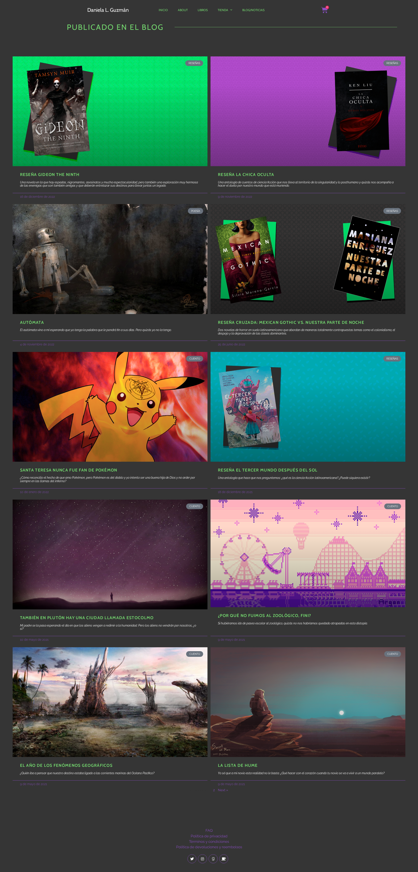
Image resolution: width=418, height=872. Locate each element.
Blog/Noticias (253, 10)
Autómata (32, 322)
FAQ (209, 830)
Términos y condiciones (209, 841)
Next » (223, 790)
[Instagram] (202, 859)
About (183, 10)
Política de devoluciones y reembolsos (209, 847)
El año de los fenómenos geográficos (66, 765)
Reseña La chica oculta (246, 174)
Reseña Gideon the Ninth (50, 174)
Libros (203, 10)
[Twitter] (192, 859)
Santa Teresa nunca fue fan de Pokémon (68, 470)
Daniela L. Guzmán (108, 10)
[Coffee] (223, 859)
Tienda (223, 10)
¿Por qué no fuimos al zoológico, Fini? (264, 615)
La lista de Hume (238, 765)
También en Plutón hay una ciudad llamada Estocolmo (87, 617)
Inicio (163, 10)
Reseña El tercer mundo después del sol (267, 470)
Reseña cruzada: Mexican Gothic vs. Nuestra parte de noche (291, 322)
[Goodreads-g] (213, 859)
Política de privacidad (209, 836)
